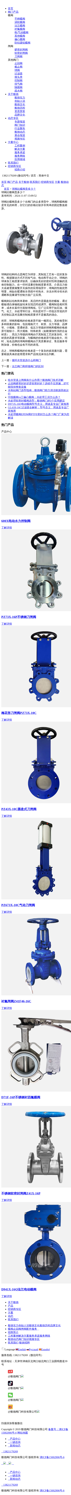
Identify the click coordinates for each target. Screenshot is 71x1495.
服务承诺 (20, 152)
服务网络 (20, 155)
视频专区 (20, 138)
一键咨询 (14, 1442)
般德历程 (20, 107)
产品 (10, 1305)
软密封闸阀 (21, 53)
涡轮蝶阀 (20, 22)
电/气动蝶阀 (21, 32)
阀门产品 (13, 11)
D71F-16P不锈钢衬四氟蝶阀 (20, 1097)
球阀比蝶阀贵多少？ (24, 188)
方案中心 (13, 142)
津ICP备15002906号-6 (52, 1457)
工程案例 (20, 145)
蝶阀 (10, 1328)
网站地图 (22, 1432)
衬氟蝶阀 (20, 29)
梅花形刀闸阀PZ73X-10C (18, 713)
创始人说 (20, 101)
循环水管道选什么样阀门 (26, 360)
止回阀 (18, 63)
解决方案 (20, 149)
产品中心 (14, 1438)
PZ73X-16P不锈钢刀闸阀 (18, 617)
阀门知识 (20, 125)
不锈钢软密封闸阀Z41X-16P (20, 1193)
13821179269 (9, 1451)
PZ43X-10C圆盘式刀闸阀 (18, 809)
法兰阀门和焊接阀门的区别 (28, 366)
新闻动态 (14, 1445)
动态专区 (13, 118)
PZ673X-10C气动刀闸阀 (18, 905)
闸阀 (23, 1328)
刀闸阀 (18, 56)
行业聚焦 (20, 128)
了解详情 (6, 527)
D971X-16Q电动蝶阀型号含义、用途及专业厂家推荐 (38, 404)
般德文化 (20, 104)
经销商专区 (14, 166)
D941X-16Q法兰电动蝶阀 (18, 1289)
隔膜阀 (18, 87)
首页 (10, 8)
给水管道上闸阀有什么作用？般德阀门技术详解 (35, 380)
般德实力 (20, 97)
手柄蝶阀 (20, 18)
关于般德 (13, 94)
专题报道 (20, 121)
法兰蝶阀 (20, 25)
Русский (33, 1349)
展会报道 (20, 135)
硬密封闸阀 (21, 49)
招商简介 (13, 1332)
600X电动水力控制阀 (16, 521)
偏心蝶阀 (20, 39)
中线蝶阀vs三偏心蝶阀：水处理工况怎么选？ (34, 397)
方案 (57, 182)
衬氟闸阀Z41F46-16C (16, 1001)
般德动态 (20, 131)
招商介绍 (20, 169)
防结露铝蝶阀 (22, 42)
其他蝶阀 (20, 35)
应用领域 (20, 159)
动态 (10, 1316)
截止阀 (18, 66)
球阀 (17, 70)
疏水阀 (18, 90)
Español (45, 1349)
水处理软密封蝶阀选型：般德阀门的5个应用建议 (36, 400)
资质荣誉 (20, 111)
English (22, 1349)
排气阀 (18, 83)
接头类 (18, 77)
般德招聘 (24, 1342)
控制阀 (18, 80)
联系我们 (13, 162)
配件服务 (31, 1328)
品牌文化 (20, 114)
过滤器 (18, 73)
